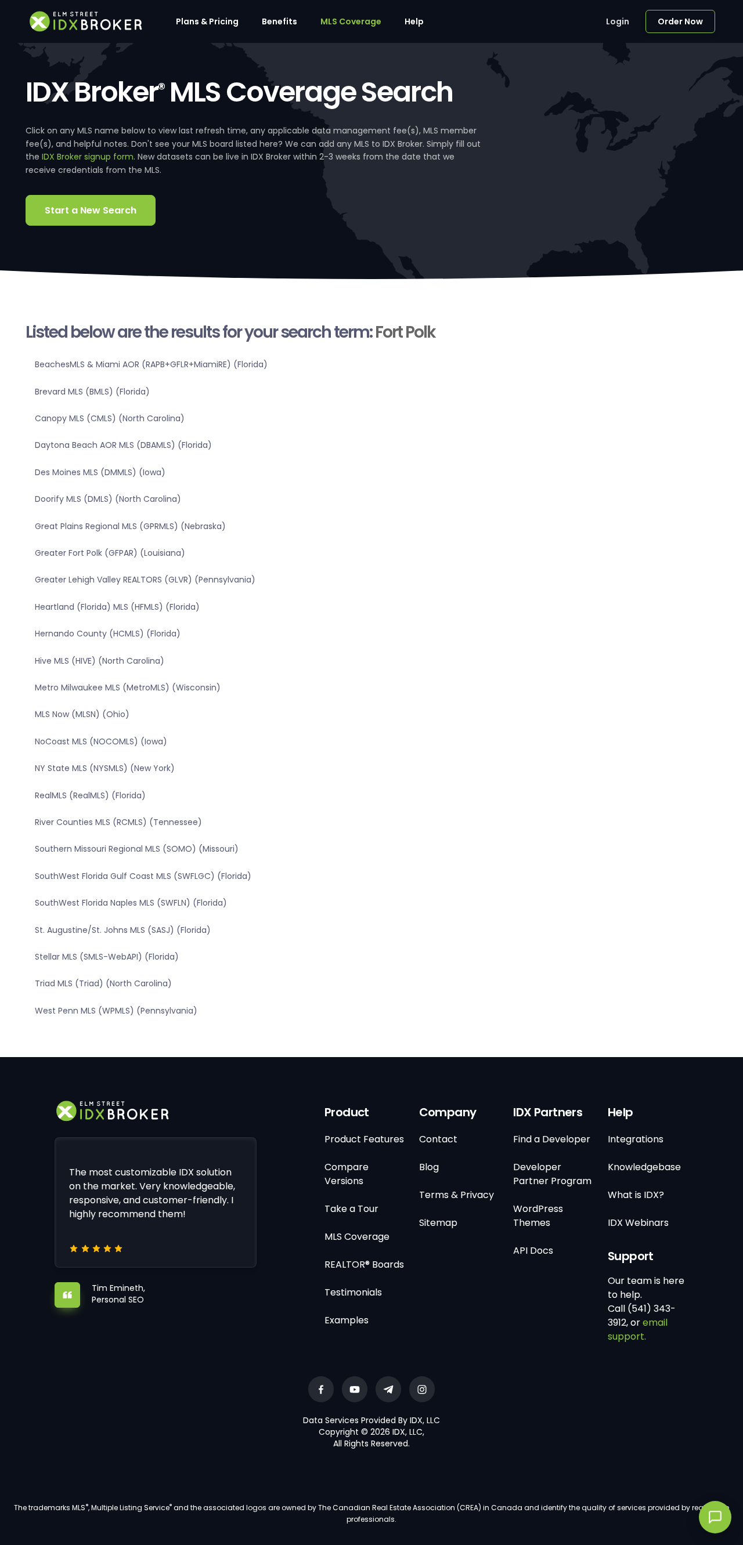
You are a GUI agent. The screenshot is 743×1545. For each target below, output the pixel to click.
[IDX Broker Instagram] (422, 1389)
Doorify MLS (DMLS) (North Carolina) (108, 499)
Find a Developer (551, 1139)
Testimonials (353, 1292)
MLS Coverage (350, 21)
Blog (429, 1167)
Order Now (680, 21)
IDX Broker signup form (88, 156)
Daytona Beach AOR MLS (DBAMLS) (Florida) (123, 445)
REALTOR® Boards (364, 1264)
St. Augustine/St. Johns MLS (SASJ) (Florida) (123, 930)
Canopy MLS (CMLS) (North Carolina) (110, 418)
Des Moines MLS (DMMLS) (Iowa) (100, 472)
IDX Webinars (638, 1222)
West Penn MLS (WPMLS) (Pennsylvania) (116, 1010)
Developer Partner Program (552, 1174)
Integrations (635, 1139)
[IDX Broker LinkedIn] (388, 1389)
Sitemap (438, 1222)
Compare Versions (346, 1174)
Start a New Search (90, 210)
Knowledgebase (644, 1167)
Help (414, 21)
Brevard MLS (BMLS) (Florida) (92, 391)
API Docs (533, 1250)
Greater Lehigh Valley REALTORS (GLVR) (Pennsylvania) (145, 579)
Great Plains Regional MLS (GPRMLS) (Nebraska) (130, 526)
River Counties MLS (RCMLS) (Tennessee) (118, 822)
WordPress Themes (538, 1215)
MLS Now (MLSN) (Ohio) (82, 714)
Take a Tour (351, 1208)
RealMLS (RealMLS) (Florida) (90, 795)
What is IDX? (636, 1195)
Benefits (279, 21)
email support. (638, 1329)
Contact (438, 1139)
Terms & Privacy (456, 1195)
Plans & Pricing (207, 21)
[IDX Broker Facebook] (321, 1389)
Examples (346, 1320)
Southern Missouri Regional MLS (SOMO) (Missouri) (137, 849)
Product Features (364, 1139)
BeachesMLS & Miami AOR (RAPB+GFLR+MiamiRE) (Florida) (151, 364)
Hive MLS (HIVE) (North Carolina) (99, 661)
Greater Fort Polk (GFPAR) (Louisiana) (110, 553)
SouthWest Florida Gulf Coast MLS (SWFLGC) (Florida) (143, 876)
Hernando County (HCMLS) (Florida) (108, 633)
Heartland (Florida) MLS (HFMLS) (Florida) (117, 607)
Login (617, 21)
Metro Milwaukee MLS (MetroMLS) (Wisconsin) (128, 687)
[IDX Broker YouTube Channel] (354, 1389)
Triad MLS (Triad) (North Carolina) (103, 983)
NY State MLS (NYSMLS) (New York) (105, 768)
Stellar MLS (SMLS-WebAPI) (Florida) (107, 957)
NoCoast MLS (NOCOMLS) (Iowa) (101, 741)
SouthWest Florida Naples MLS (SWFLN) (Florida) (131, 903)
